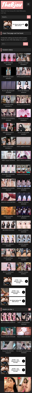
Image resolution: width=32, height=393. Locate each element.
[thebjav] (13, 5)
